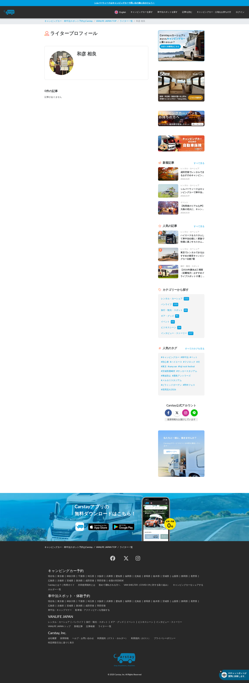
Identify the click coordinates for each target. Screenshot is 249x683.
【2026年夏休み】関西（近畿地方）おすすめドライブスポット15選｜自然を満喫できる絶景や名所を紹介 (192, 273)
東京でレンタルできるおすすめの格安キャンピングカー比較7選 (192, 255)
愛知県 (119, 576)
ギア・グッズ (167, 316)
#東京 (164, 367)
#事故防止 (166, 376)
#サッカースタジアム (186, 371)
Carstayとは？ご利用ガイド (61, 585)
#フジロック (189, 362)
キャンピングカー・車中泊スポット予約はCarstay (69, 21)
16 (179, 327)
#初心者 (165, 362)
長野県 (194, 576)
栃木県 (156, 576)
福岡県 (128, 576)
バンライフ (166, 304)
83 (185, 310)
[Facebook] (112, 558)
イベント (165, 322)
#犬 (198, 362)
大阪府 (100, 576)
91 (177, 316)
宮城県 (70, 581)
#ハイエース (176, 362)
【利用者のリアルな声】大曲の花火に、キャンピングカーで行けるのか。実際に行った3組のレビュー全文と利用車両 (192, 208)
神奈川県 (71, 576)
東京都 (60, 576)
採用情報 (64, 638)
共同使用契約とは (86, 585)
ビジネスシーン (168, 327)
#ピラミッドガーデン (171, 385)
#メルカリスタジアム (171, 380)
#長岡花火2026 (168, 390)
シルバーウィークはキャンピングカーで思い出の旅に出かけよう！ (124, 3)
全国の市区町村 (116, 581)
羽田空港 (101, 581)
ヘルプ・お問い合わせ (83, 638)
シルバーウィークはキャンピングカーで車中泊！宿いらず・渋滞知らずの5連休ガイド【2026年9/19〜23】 (192, 191)
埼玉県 (91, 576)
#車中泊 (184, 357)
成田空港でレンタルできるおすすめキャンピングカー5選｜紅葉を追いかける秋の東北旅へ (192, 174)
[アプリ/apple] (98, 526)
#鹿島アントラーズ (181, 376)
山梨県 (175, 576)
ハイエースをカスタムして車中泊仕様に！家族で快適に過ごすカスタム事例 (192, 239)
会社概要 (52, 638)
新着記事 (78, 626)
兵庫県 (109, 576)
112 (186, 299)
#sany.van (172, 367)
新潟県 (79, 581)
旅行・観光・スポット (172, 310)
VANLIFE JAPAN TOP (106, 21)
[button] (141, 12)
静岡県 (184, 576)
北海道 (137, 576)
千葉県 (81, 576)
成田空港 (89, 581)
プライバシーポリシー (165, 638)
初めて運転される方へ (109, 585)
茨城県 (166, 576)
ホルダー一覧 (54, 589)
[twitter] (126, 558)
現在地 (51, 576)
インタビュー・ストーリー (174, 333)
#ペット (193, 357)
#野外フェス (189, 385)
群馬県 (147, 576)
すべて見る (199, 163)
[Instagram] (138, 558)
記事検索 (90, 626)
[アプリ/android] (123, 526)
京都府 (60, 581)
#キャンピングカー (170, 357)
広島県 (51, 581)
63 (172, 322)
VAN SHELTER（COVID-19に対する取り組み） (146, 585)
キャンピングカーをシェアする (188, 585)
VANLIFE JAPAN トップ (59, 626)
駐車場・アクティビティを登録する (92, 610)
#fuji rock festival (186, 367)
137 (191, 333)
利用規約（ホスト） (140, 638)
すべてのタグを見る (194, 349)
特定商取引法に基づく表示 (61, 643)
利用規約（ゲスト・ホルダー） (112, 638)
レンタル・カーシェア (172, 299)
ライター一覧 (126, 21)
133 (176, 304)
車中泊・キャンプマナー (60, 610)
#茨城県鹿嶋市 (168, 371)
